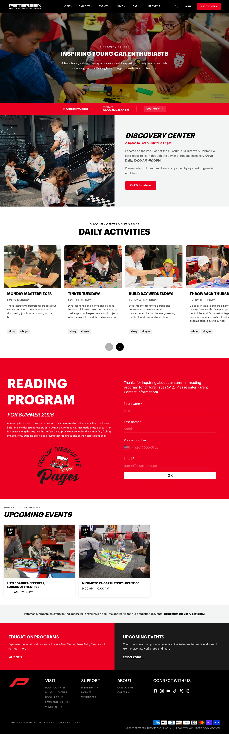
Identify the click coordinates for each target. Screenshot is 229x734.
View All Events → (133, 656)
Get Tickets (209, 6)
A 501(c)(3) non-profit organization (198, 728)
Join (188, 6)
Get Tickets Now (140, 185)
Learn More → (16, 656)
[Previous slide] (109, 347)
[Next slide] (120, 347)
